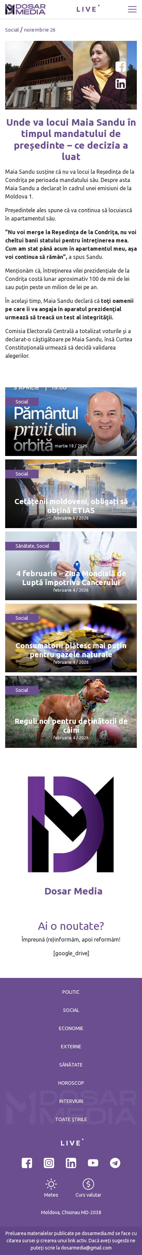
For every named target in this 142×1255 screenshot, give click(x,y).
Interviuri (71, 1101)
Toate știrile (71, 1119)
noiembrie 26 (39, 30)
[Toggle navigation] (132, 9)
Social (12, 30)
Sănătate (25, 546)
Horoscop (71, 1083)
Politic (71, 992)
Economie (71, 1028)
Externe (71, 1046)
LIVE (87, 9)
